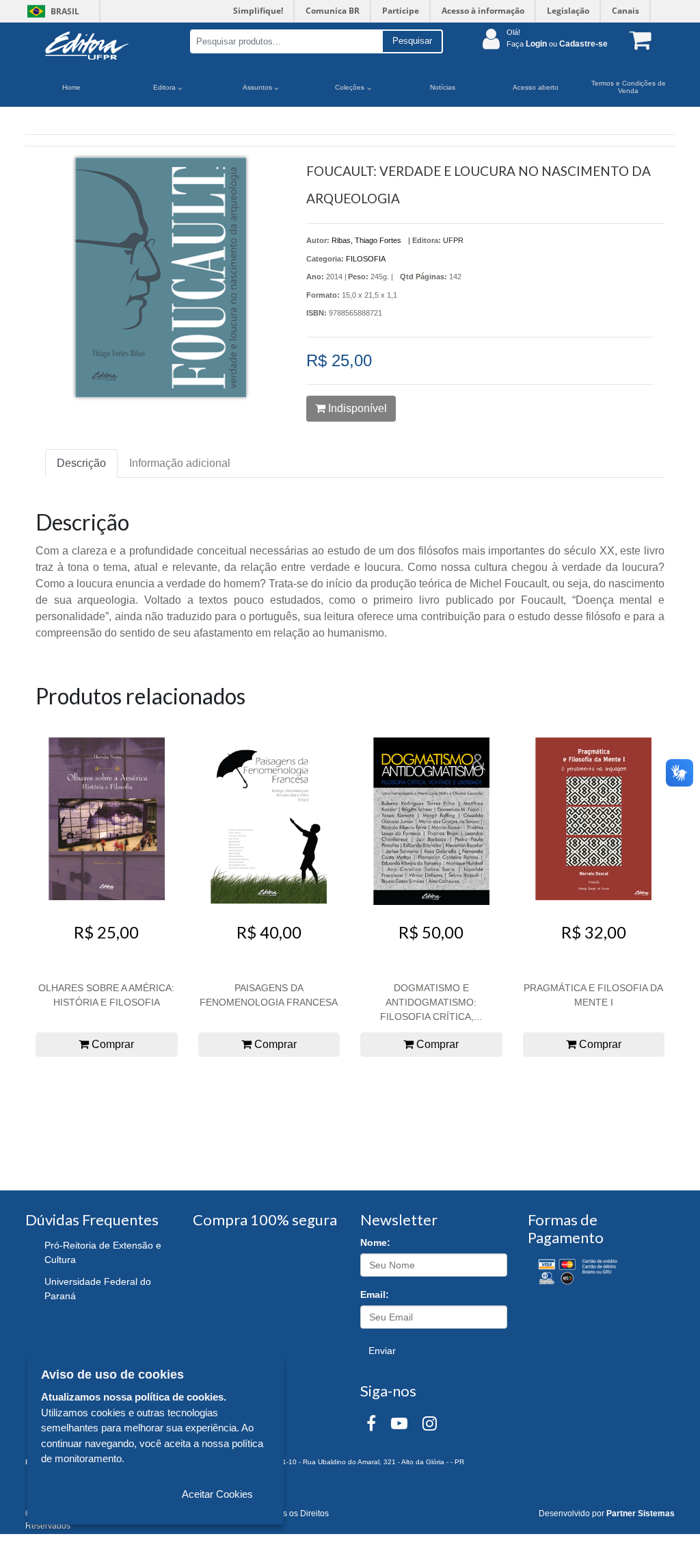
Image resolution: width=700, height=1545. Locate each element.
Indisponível (356, 408)
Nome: (375, 1242)
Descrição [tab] (81, 463)
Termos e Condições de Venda (628, 86)
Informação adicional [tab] (179, 463)
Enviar (382, 1350)
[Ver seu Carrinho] (637, 39)
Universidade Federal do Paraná (97, 1288)
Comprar (111, 1044)
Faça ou (557, 44)
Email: (374, 1294)
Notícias (442, 87)
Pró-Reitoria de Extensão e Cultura (102, 1252)
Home (71, 87)
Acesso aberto (535, 87)
